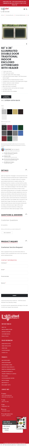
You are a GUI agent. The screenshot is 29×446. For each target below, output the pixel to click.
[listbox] (14, 115)
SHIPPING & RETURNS (6, 331)
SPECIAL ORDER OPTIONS (7, 329)
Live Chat (15, 150)
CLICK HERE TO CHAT (6, 411)
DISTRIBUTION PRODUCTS (7, 371)
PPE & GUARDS (5, 376)
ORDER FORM (4, 348)
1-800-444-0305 (5, 11)
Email (18, 150)
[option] (4, 111)
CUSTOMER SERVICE (6, 334)
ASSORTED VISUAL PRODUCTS (8, 367)
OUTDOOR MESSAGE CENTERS (8, 378)
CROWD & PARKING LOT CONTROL (9, 373)
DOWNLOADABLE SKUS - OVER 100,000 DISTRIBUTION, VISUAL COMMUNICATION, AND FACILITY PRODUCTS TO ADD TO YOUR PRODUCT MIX (14, 3)
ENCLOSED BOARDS (6, 360)
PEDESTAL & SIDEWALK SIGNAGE (8, 369)
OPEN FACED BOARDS (6, 362)
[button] (26, 44)
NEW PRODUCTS (5, 382)
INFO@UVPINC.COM (5, 406)
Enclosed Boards (9, 15)
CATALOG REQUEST (6, 350)
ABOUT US (4, 327)
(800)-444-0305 (8, 150)
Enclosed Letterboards (20, 15)
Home (2, 15)
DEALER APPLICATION (6, 343)
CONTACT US (4, 352)
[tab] (14, 170)
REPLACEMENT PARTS (6, 384)
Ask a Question (7, 232)
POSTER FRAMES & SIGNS (7, 364)
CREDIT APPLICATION (6, 345)
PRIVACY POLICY (5, 336)
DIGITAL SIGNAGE (5, 380)
